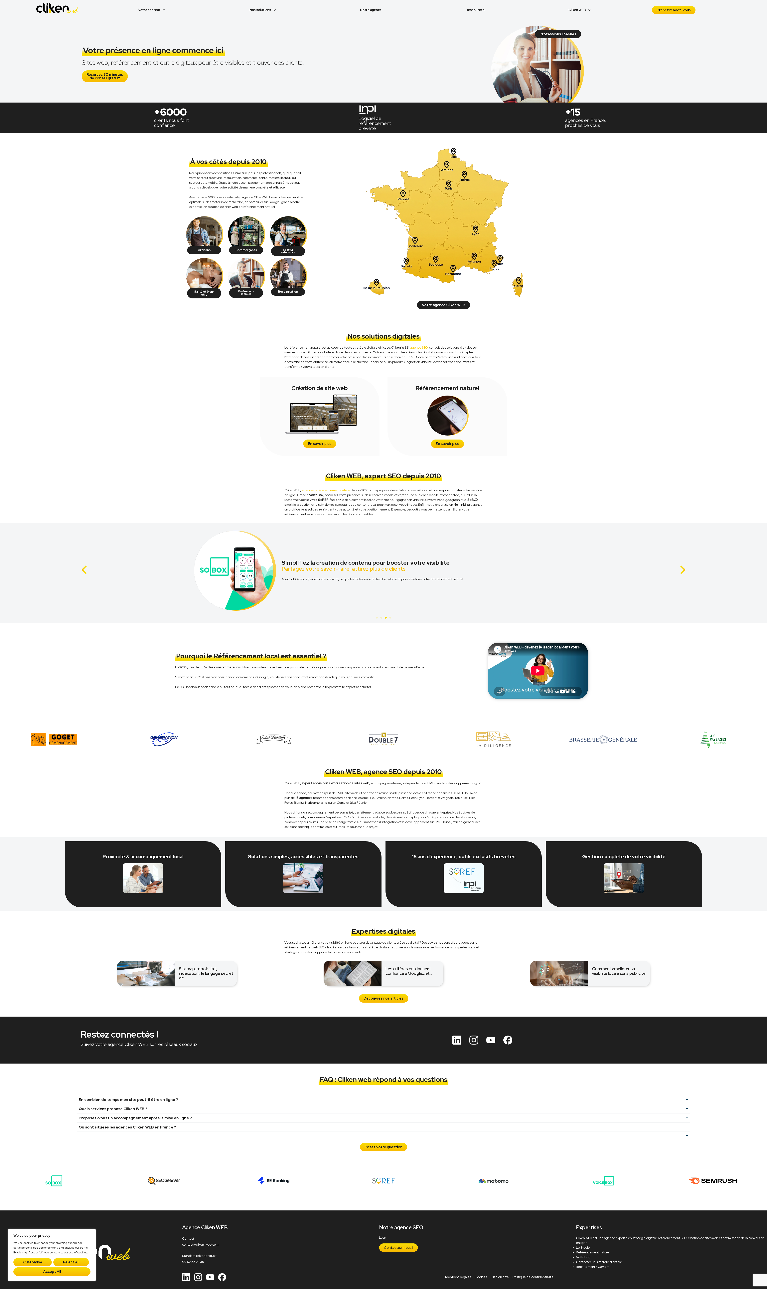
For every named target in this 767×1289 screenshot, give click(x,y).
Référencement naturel (593, 1252)
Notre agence (371, 10)
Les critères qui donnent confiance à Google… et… (408, 971)
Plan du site (500, 1277)
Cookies (481, 1277)
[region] (52, 1255)
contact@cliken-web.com (200, 1244)
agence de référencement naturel (326, 490)
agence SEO (419, 347)
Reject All (71, 1262)
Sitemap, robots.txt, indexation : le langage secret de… (206, 973)
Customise (32, 1262)
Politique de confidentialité (532, 1277)
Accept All (52, 1271)
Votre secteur (149, 10)
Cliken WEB (577, 10)
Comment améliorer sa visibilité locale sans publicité (619, 971)
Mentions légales (458, 1277)
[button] (84, 569)
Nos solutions (260, 10)
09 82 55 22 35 (193, 1262)
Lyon (382, 1237)
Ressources (475, 10)
